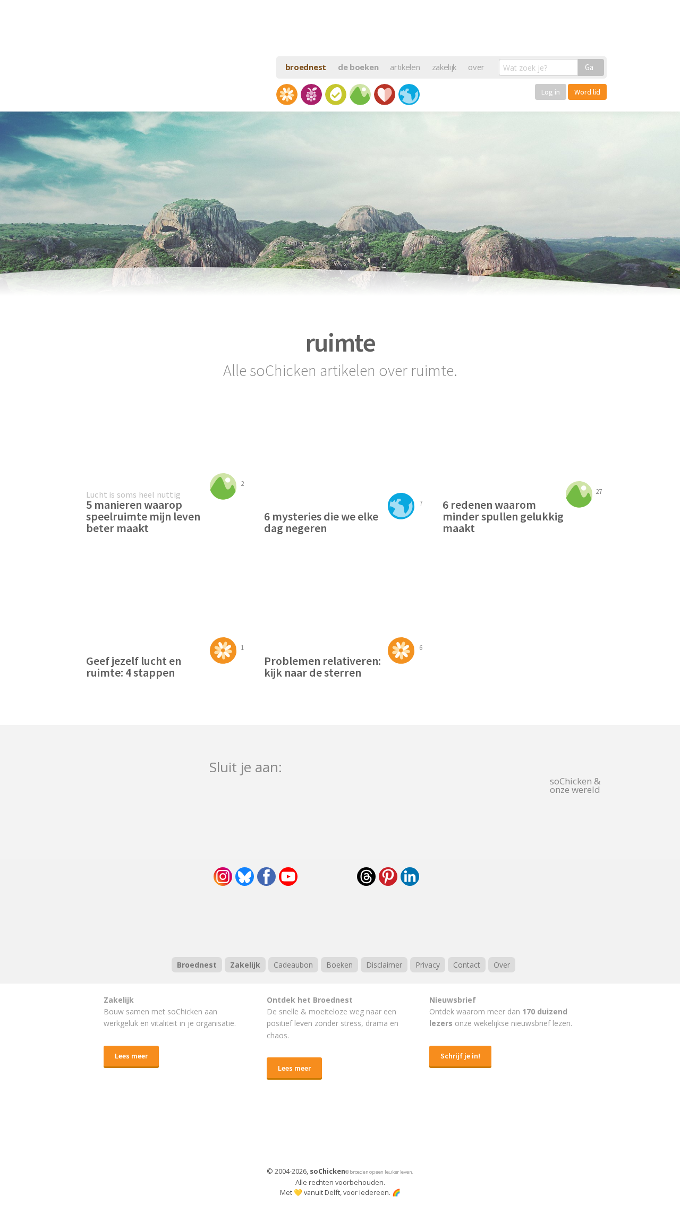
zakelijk (444, 67)
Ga (589, 67)
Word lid (587, 92)
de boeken (358, 67)
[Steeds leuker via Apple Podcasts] (367, 920)
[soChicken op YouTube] (288, 876)
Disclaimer (384, 965)
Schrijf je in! (460, 1056)
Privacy (427, 965)
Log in (550, 92)
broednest (305, 67)
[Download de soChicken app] (312, 1133)
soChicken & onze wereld (575, 784)
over (476, 67)
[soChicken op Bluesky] (244, 876)
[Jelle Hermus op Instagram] (223, 876)
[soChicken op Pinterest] (388, 876)
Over (502, 965)
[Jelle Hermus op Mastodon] (448, 876)
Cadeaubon (293, 965)
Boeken (339, 965)
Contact (466, 965)
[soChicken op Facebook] (266, 876)
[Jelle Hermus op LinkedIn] (410, 876)
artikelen (405, 67)
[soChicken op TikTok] (327, 876)
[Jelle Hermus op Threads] (366, 876)
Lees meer (131, 1056)
